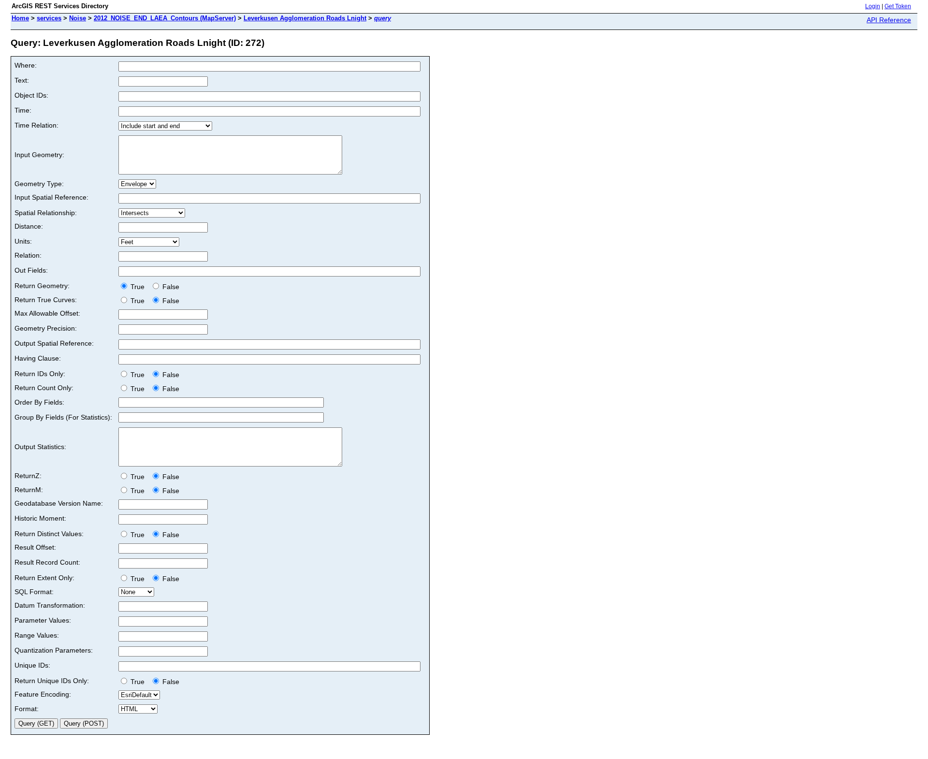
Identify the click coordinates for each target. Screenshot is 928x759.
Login (872, 6)
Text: (21, 80)
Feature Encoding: (42, 694)
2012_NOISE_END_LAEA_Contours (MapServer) (165, 18)
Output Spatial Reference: (54, 343)
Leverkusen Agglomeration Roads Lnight (305, 18)
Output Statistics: (40, 447)
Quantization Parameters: (53, 650)
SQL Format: (34, 592)
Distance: (28, 226)
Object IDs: (31, 95)
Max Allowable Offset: (47, 313)
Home (20, 18)
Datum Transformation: (49, 605)
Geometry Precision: (45, 328)
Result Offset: (35, 547)
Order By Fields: (39, 402)
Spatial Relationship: (45, 213)
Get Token (897, 6)
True (138, 287)
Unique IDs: (32, 665)
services (49, 18)
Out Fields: (31, 270)
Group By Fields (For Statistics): (63, 417)
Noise (77, 18)
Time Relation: (36, 125)
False (169, 287)
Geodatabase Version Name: (58, 503)
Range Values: (36, 635)
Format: (26, 709)
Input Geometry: (39, 155)
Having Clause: (37, 358)
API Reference (889, 20)
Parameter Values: (42, 620)
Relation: (28, 255)
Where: (25, 65)
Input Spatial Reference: (51, 197)
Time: (22, 110)
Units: (23, 241)
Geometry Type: (39, 184)
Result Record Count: (47, 562)
